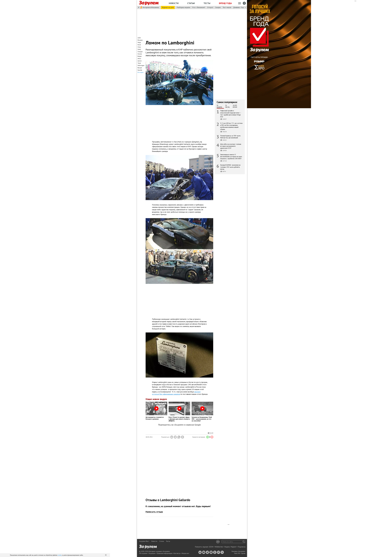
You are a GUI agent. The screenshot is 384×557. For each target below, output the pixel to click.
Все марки (141, 72)
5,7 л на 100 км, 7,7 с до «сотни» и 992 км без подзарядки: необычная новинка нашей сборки (231, 126)
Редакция (152, 553)
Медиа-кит (185, 553)
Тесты (207, 3)
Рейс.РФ (237, 553)
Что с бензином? (198, 7)
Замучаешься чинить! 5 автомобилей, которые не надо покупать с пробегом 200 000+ (231, 157)
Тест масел (227, 7)
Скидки (218, 7)
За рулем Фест (144, 541)
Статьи (191, 3)
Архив (243, 553)
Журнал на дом (168, 7)
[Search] (244, 542)
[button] (106, 555)
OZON (211, 547)
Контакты (177, 553)
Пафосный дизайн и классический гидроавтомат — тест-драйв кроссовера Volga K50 (230, 114)
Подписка (241, 547)
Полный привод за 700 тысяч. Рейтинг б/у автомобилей (230, 137)
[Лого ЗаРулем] (148, 3)
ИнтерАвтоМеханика (150, 7)
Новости (173, 3)
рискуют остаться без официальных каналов (176, 393)
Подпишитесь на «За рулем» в (179, 425)
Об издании (143, 553)
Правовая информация (164, 553)
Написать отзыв (154, 511)
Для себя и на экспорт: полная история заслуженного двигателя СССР (230, 146)
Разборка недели (183, 7)
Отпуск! (210, 7)
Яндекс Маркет (230, 547)
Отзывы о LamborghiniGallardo (168, 500)
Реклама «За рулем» (238, 551)
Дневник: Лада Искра (241, 7)
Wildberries (219, 547)
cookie (60, 555)
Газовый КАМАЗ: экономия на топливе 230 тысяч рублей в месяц (230, 167)
